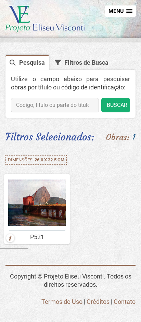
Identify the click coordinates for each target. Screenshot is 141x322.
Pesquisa (32, 62)
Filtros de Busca (86, 62)
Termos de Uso (61, 301)
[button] (120, 11)
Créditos (98, 301)
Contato (125, 301)
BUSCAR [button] (117, 105)
